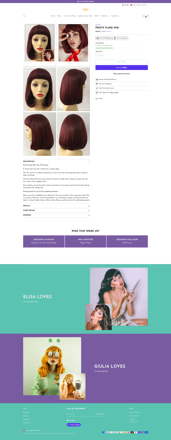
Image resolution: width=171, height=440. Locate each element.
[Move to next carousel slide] (146, 257)
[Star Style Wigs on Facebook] (123, 5)
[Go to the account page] (143, 16)
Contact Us (27, 423)
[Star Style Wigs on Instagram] (125, 5)
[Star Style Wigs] (85, 9)
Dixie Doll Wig (102, 371)
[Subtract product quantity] (97, 55)
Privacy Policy (134, 416)
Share (100, 98)
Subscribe (100, 414)
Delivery (26, 412)
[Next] (102, 1)
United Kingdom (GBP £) (139, 5)
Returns (26, 416)
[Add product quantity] (102, 55)
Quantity (98, 51)
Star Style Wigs (38, 433)
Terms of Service (135, 412)
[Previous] (69, 1)
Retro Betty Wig (32, 302)
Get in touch (114, 92)
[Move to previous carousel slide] (142, 258)
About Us (26, 419)
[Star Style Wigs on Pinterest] (128, 5)
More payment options (121, 73)
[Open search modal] (24, 16)
